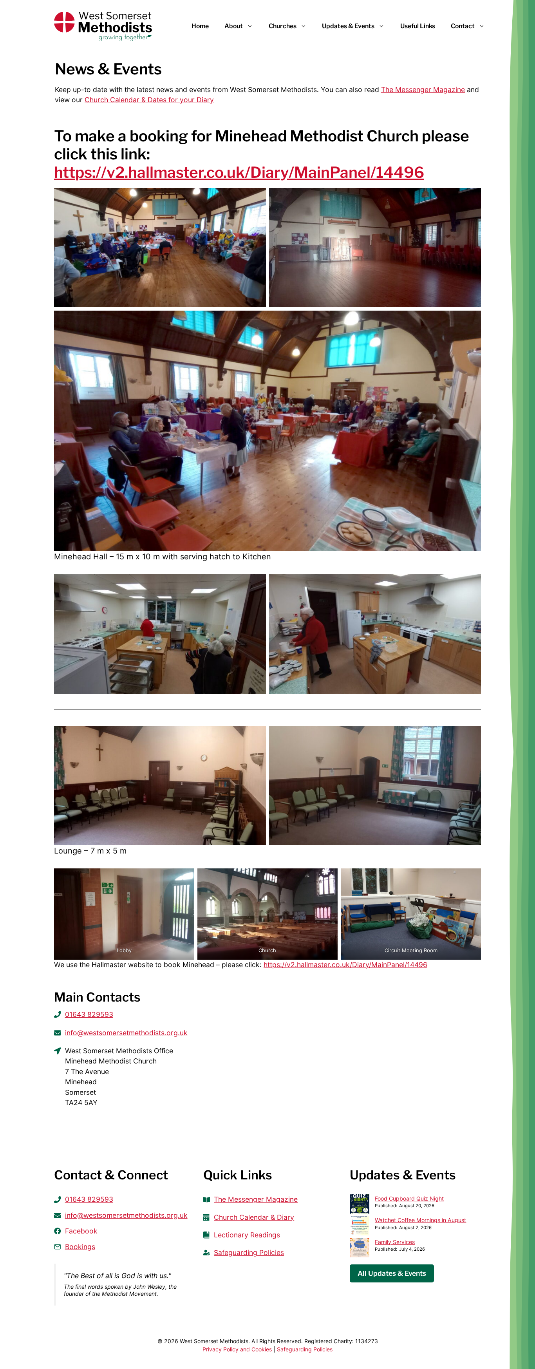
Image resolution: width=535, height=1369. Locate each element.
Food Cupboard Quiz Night (409, 1198)
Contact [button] (463, 26)
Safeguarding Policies (305, 1349)
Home (200, 26)
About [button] (233, 26)
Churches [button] (282, 26)
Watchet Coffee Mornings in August (420, 1220)
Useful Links (417, 26)
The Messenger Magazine (423, 89)
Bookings (80, 1246)
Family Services (395, 1242)
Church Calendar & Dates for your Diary (149, 100)
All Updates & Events (392, 1273)
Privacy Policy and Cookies (237, 1349)
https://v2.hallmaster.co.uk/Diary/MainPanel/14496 (239, 172)
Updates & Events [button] (348, 26)
